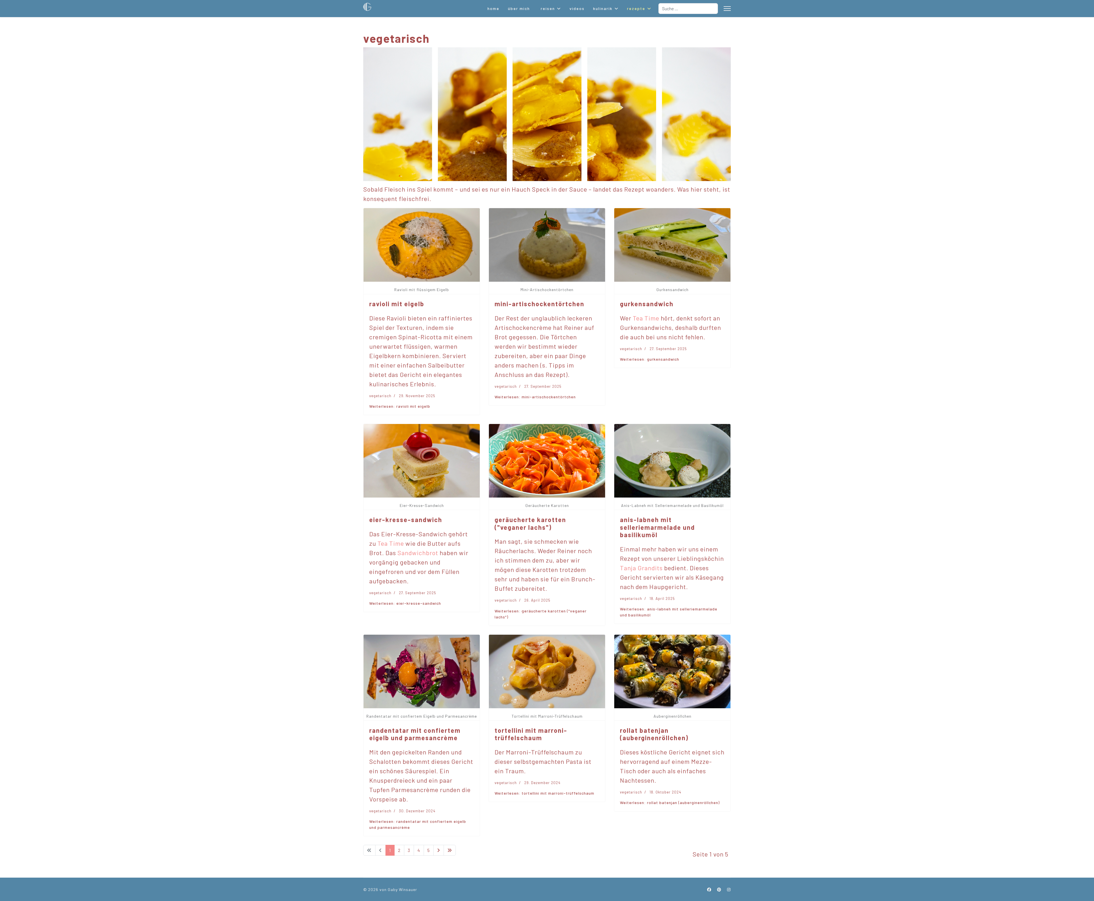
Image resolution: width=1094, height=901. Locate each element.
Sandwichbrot (417, 552)
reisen (548, 8)
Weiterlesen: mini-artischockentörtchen (535, 396)
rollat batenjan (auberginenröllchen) (654, 734)
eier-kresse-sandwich (405, 519)
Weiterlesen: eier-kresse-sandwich (405, 603)
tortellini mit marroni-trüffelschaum (531, 734)
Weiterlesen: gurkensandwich (649, 359)
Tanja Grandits (641, 567)
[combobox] (688, 8)
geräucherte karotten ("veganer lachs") (530, 523)
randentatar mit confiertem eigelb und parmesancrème (415, 734)
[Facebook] (709, 889)
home (493, 8)
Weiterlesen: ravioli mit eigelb (399, 406)
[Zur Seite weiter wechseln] (438, 850)
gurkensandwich (646, 303)
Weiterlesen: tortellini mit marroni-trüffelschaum (544, 793)
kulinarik (603, 8)
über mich (519, 8)
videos (577, 8)
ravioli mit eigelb (396, 303)
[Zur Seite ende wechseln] (450, 850)
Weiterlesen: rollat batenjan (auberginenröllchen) (670, 802)
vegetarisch (380, 395)
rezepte (636, 8)
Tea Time (646, 318)
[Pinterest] (719, 889)
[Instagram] (729, 889)
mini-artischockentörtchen (539, 303)
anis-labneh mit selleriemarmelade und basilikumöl (657, 527)
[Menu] (727, 8)
